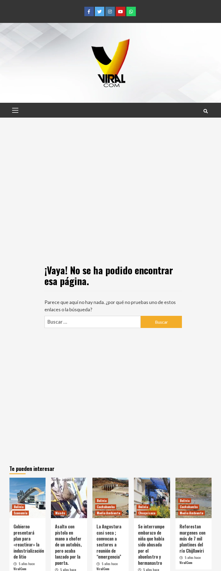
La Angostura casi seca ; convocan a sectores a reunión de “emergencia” (108, 541)
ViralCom (19, 568)
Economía (20, 513)
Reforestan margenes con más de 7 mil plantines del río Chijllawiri (192, 538)
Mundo (60, 513)
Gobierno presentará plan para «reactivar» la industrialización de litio (28, 541)
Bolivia (18, 506)
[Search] (205, 111)
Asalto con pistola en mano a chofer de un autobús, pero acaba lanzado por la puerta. (68, 544)
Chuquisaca (146, 513)
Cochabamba (106, 506)
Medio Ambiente (108, 513)
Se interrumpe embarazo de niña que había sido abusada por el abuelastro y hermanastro (151, 544)
